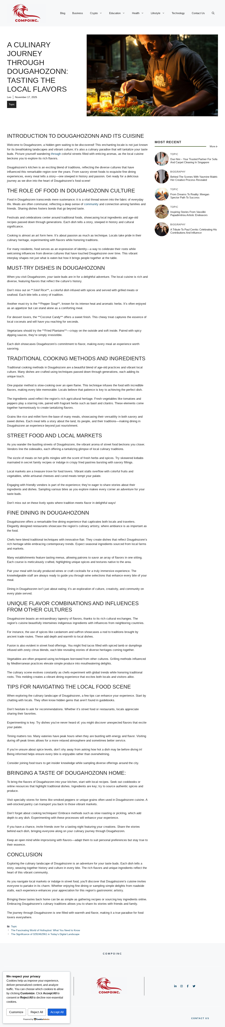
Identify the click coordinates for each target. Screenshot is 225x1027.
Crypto (94, 13)
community (91, 204)
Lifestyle (155, 13)
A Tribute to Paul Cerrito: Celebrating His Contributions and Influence (193, 231)
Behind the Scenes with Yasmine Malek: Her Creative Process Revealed (194, 178)
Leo (9, 97)
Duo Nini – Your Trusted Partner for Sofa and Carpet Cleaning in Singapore (193, 161)
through (56, 154)
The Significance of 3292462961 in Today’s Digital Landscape (45, 934)
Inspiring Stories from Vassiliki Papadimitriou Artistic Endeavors (189, 213)
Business (77, 13)
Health (135, 13)
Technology (178, 13)
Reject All (37, 1012)
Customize (16, 1012)
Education (115, 13)
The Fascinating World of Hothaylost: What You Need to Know (45, 930)
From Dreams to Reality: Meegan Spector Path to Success (189, 196)
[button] (213, 13)
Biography (178, 172)
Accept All (57, 1012)
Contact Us (198, 13)
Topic (12, 104)
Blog (62, 13)
